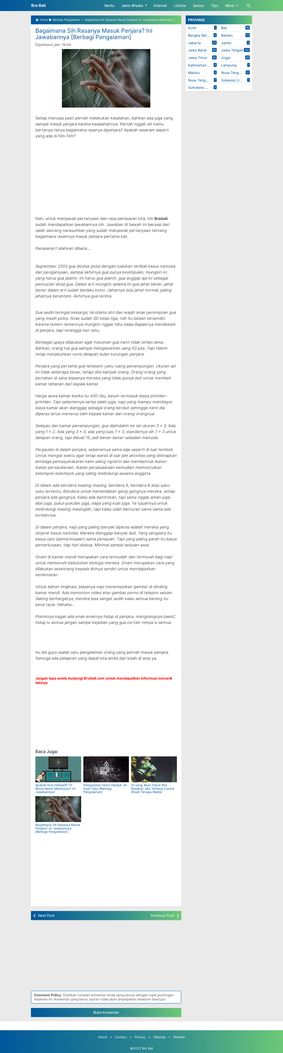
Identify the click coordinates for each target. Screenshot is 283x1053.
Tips (214, 5)
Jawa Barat (197, 50)
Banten (227, 35)
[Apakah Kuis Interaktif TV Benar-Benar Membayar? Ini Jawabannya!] (58, 769)
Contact (121, 1037)
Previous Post (162, 915)
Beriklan (179, 1037)
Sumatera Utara (201, 87)
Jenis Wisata (132, 5)
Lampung (229, 65)
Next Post (46, 915)
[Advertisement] (106, 180)
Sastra (198, 5)
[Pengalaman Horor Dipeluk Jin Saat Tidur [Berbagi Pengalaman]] (106, 769)
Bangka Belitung (201, 35)
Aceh (192, 28)
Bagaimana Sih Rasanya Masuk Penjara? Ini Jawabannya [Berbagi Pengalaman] (93, 33)
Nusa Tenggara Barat (236, 72)
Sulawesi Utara (233, 80)
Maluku (194, 72)
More (229, 5)
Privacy (140, 1037)
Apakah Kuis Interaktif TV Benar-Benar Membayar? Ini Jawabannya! (55, 788)
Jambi (226, 43)
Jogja (225, 57)
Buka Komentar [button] (106, 1012)
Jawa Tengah (232, 50)
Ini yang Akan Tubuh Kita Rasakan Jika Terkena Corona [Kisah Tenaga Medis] (152, 788)
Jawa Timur (197, 57)
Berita (109, 5)
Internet (160, 5)
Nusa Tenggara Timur (203, 80)
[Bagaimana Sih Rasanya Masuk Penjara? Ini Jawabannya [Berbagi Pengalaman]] (58, 809)
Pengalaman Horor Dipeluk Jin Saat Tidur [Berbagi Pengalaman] (105, 788)
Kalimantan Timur (202, 65)
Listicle (180, 5)
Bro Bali (38, 5)
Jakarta (194, 43)
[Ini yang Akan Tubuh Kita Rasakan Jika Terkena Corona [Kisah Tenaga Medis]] (154, 769)
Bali (224, 28)
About (102, 1037)
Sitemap (159, 1037)
